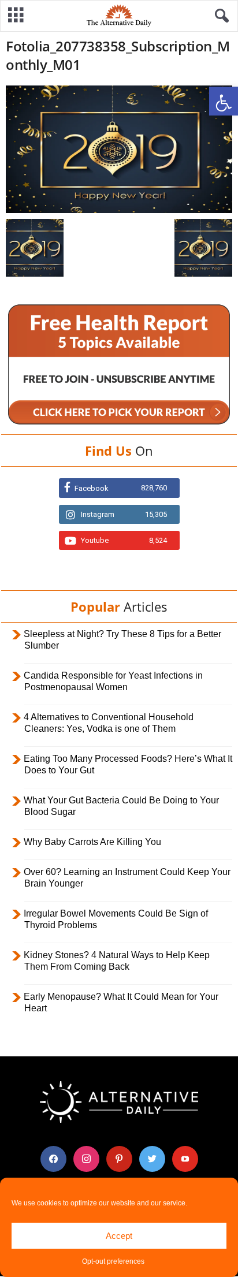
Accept (119, 1236)
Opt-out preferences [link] (113, 1261)
